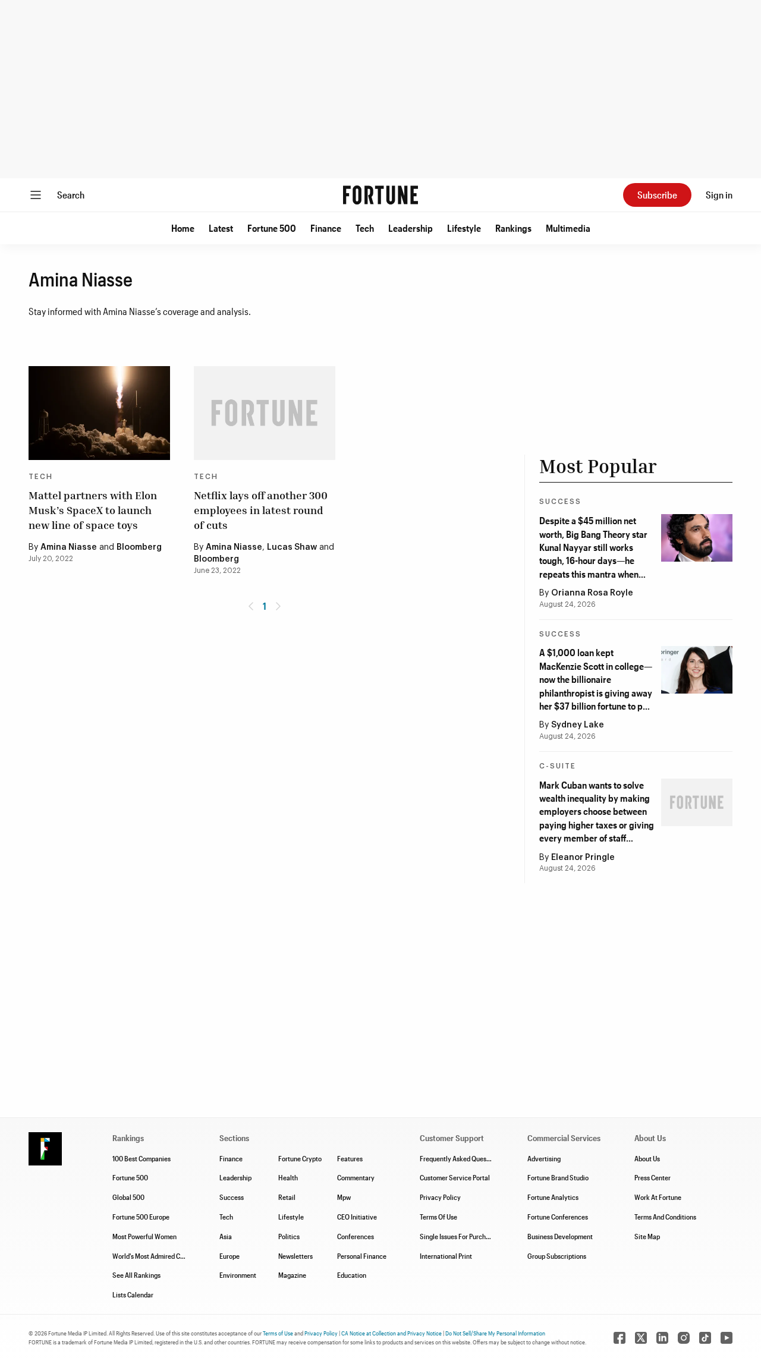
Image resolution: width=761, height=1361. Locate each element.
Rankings (513, 228)
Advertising (544, 1158)
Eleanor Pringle (583, 857)
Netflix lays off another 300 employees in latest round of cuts (261, 510)
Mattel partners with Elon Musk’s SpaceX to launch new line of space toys (93, 510)
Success (560, 501)
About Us (647, 1158)
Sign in (719, 194)
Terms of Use (278, 1333)
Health (288, 1177)
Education (351, 1275)
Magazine (292, 1275)
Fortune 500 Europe (140, 1216)
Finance (325, 228)
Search (70, 194)
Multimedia (568, 228)
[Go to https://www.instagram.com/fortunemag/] (684, 1338)
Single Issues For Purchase (458, 1236)
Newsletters (295, 1256)
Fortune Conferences (557, 1216)
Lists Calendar (132, 1294)
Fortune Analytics (552, 1197)
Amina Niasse (68, 547)
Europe (229, 1256)
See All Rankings (136, 1275)
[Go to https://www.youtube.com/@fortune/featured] (726, 1338)
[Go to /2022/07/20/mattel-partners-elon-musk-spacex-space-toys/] (99, 413)
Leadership (410, 228)
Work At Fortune (657, 1197)
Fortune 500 (271, 228)
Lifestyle (464, 228)
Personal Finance (361, 1256)
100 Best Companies (141, 1158)
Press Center (652, 1177)
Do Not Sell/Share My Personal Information (495, 1333)
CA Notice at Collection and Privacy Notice (391, 1333)
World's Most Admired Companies (160, 1256)
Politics (289, 1236)
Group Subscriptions (556, 1256)
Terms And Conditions (665, 1216)
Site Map (647, 1236)
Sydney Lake (577, 725)
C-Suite (557, 766)
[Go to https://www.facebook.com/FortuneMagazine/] (619, 1338)
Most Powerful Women (144, 1236)
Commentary (356, 1177)
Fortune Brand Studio (558, 1177)
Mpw (344, 1197)
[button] (182, 228)
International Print (446, 1256)
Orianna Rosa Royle (592, 593)
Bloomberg (139, 547)
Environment (237, 1275)
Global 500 (128, 1197)
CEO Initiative (357, 1216)
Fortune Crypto (300, 1158)
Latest (221, 228)
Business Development (560, 1236)
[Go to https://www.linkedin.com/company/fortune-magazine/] (662, 1338)
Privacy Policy (440, 1197)
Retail (286, 1197)
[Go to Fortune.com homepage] (380, 194)
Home (182, 228)
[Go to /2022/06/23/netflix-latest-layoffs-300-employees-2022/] (264, 413)
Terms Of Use (438, 1216)
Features (350, 1158)
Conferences (355, 1236)
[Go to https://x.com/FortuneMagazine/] (641, 1338)
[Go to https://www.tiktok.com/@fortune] (705, 1338)
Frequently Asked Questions (460, 1158)
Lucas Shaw (292, 547)
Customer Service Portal (455, 1177)
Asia (225, 1236)
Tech (365, 228)
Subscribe (657, 194)
